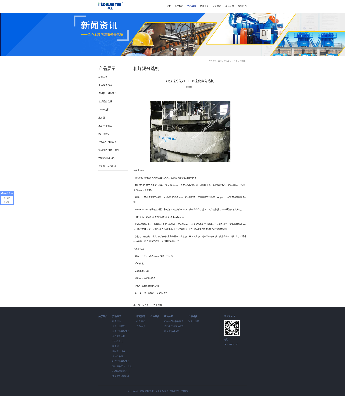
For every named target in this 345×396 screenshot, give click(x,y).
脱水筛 (101, 117)
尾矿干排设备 (105, 125)
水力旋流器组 (105, 85)
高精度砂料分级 (171, 331)
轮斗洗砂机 (104, 134)
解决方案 (168, 316)
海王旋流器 (193, 321)
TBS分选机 (103, 109)
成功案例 (154, 316)
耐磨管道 (103, 77)
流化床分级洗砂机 (107, 166)
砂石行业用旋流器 (107, 142)
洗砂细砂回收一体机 (108, 150)
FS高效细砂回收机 (107, 158)
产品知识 (140, 326)
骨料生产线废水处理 (174, 326)
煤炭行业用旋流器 (107, 93)
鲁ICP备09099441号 (179, 391)
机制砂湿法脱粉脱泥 (174, 321)
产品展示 (228, 61)
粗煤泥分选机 (239, 61)
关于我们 (103, 316)
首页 (220, 61)
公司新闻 (140, 321)
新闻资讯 (141, 316)
